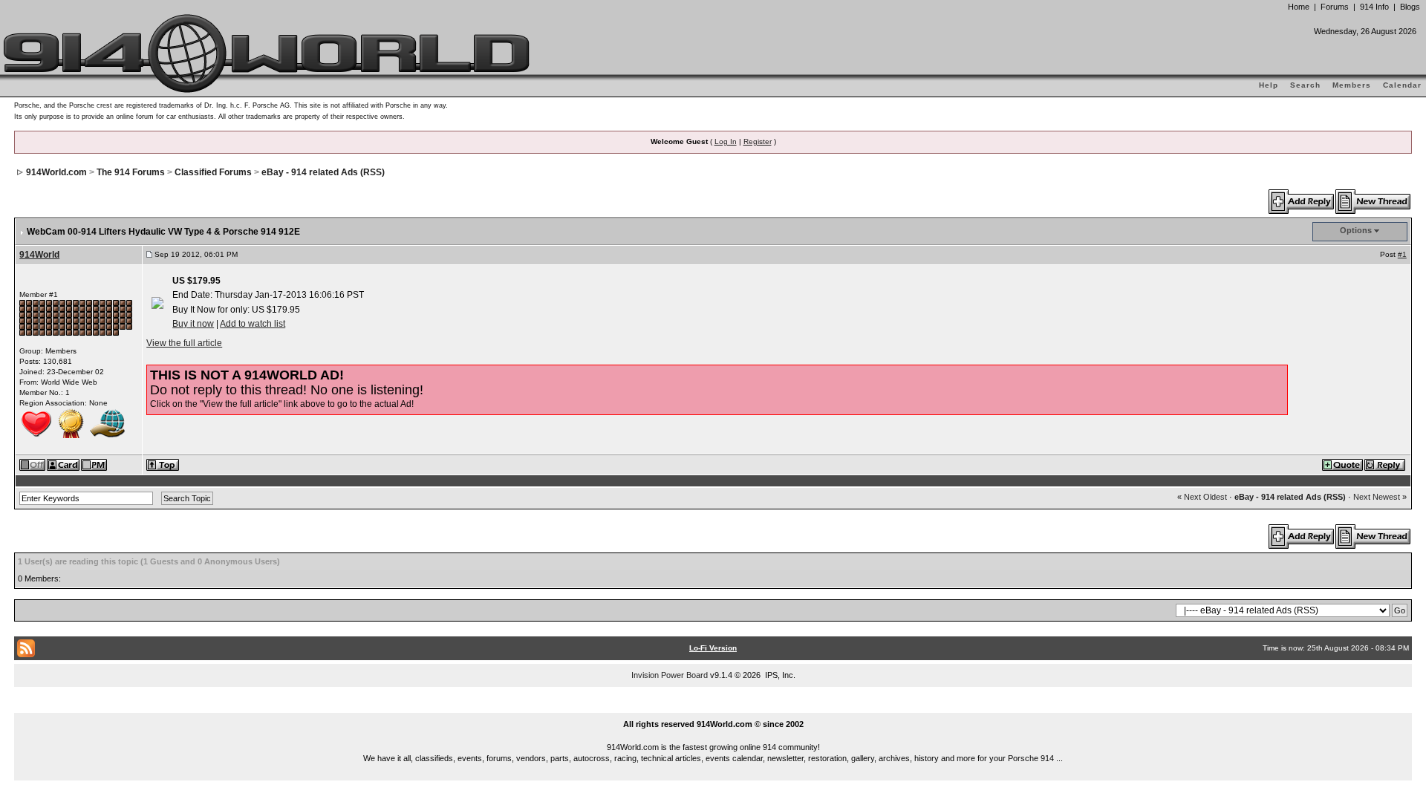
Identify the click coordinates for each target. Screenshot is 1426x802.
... (713, 707)
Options (1356, 230)
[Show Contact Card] (64, 464)
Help (1268, 85)
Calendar (1402, 85)
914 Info (1374, 6)
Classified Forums (213, 172)
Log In (725, 141)
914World (39, 255)
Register (757, 141)
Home (1298, 6)
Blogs (1410, 6)
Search (1305, 85)
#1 (1402, 254)
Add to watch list (252, 324)
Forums (1335, 6)
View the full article (184, 343)
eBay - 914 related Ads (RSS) (323, 172)
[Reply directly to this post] (1385, 464)
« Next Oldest (1202, 496)
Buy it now (193, 324)
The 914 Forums (131, 172)
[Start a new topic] (1373, 201)
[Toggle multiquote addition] (1343, 464)
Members (1351, 85)
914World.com (56, 172)
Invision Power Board (669, 675)
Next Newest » (1380, 496)
